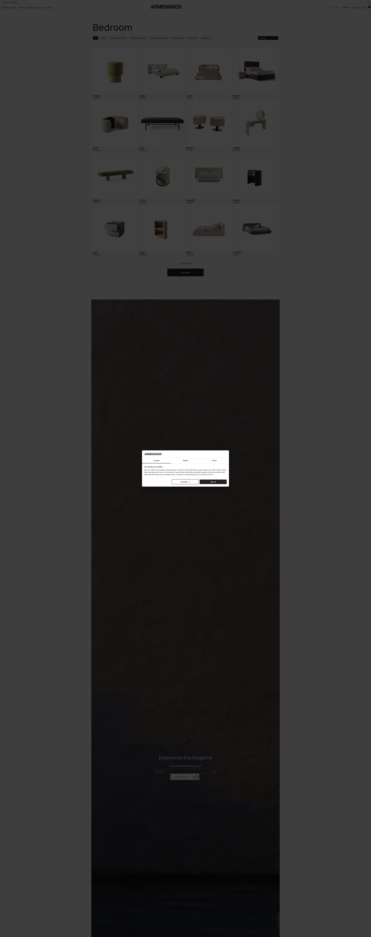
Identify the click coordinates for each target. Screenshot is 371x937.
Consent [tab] (156, 460)
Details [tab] (185, 460)
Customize (184, 482)
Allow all (213, 482)
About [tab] (214, 460)
